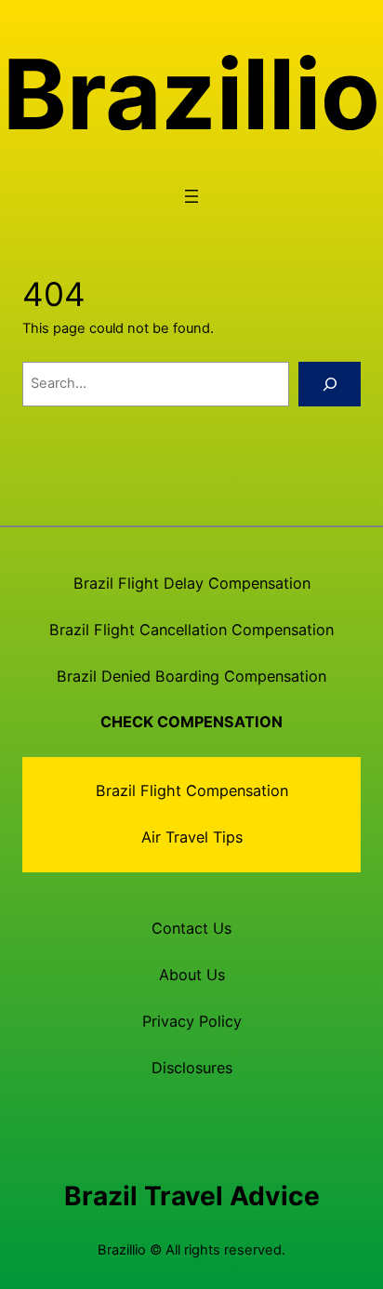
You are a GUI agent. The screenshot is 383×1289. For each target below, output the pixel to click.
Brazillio (191, 94)
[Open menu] (191, 196)
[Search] (329, 384)
